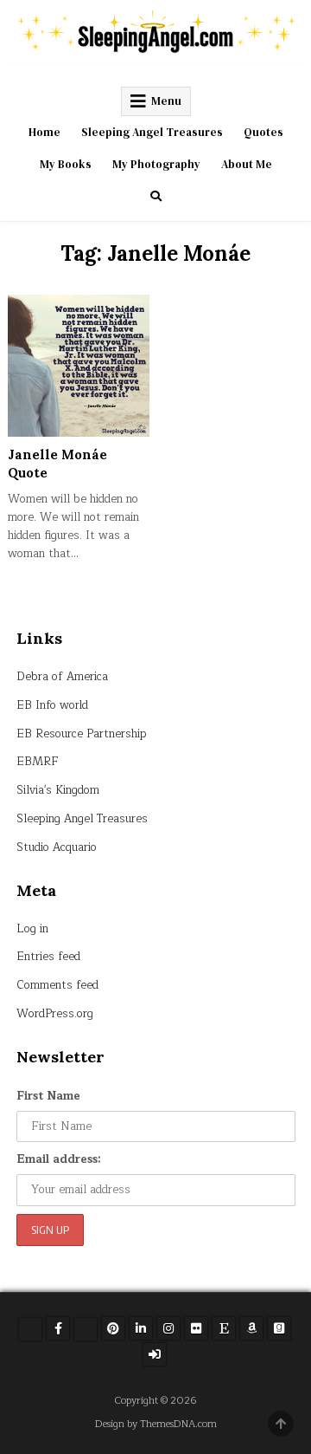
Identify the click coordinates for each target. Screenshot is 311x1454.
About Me (246, 164)
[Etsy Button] (224, 1328)
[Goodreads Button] (279, 1328)
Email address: (58, 1159)
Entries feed (48, 956)
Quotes (263, 132)
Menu (166, 101)
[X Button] (30, 1329)
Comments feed (57, 985)
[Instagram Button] (168, 1328)
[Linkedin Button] (141, 1328)
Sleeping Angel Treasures (152, 132)
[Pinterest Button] (113, 1328)
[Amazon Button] (251, 1328)
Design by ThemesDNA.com (156, 1424)
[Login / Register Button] (154, 1354)
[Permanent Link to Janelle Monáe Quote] (78, 366)
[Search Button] (156, 196)
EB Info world (52, 705)
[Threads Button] (85, 1329)
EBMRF (37, 761)
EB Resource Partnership (81, 733)
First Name (48, 1096)
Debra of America (62, 676)
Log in (32, 928)
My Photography (156, 164)
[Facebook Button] (58, 1328)
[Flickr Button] (196, 1328)
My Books (66, 164)
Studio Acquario (56, 847)
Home (44, 132)
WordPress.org (54, 1013)
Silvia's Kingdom (57, 790)
